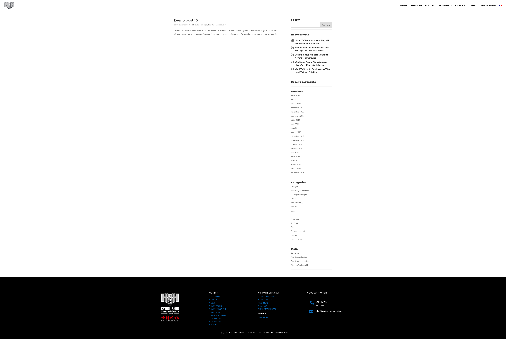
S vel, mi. (294, 223)
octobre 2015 (296, 144)
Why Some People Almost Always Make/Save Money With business (311, 64)
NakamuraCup (488, 6)
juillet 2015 (295, 156)
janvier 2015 (296, 168)
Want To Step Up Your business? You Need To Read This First (312, 71)
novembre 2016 (297, 112)
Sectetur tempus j (298, 231)
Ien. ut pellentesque (216, 25)
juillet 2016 (295, 120)
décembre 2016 (297, 108)
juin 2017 (294, 99)
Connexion (295, 253)
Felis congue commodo (300, 190)
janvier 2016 (296, 132)
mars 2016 (295, 128)
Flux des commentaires (300, 261)
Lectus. (293, 198)
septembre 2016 (297, 116)
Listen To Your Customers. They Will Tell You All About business (312, 42)
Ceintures (430, 6)
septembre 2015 (297, 148)
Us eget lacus (296, 239)
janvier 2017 (296, 104)
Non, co (294, 207)
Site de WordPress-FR (299, 265)
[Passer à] (500, 8)
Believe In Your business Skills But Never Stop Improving (311, 56)
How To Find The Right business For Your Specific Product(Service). (312, 49)
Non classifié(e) (297, 202)
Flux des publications (299, 257)
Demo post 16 (186, 20)
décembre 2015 (297, 136)
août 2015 (295, 152)
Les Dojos (460, 6)
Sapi (292, 227)
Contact (473, 6)
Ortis (293, 211)
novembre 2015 (297, 140)
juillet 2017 (295, 95)
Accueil (403, 6)
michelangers (182, 25)
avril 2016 (295, 124)
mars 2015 (295, 160)
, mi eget (204, 25)
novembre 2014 (297, 173)
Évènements (445, 6)
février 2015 (296, 165)
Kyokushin (416, 6)
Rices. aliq (295, 219)
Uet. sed (294, 235)
